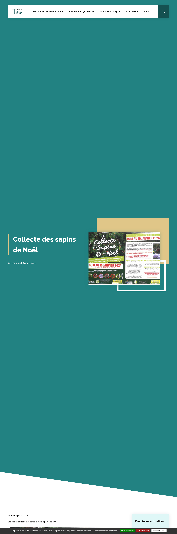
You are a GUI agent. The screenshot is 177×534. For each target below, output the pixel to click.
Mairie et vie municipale (48, 11)
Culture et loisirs (137, 11)
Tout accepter (127, 530)
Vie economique (110, 11)
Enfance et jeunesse (81, 11)
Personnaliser (159, 530)
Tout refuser (143, 530)
